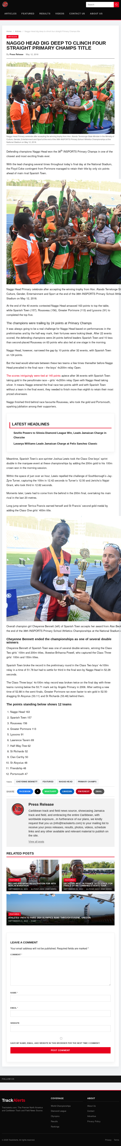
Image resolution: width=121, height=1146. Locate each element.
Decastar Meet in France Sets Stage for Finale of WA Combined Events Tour (88, 884)
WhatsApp (50, 791)
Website (15, 1023)
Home (9, 31)
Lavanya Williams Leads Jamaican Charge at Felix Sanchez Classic (55, 443)
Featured (27, 13)
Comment (16, 954)
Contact (90, 1110)
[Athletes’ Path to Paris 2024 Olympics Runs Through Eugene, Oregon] (60, 909)
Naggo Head (66, 782)
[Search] (116, 4)
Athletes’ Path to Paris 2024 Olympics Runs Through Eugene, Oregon (49, 918)
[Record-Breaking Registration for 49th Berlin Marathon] (32, 875)
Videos (59, 13)
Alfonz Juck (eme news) (44, 889)
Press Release (16, 54)
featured (48, 782)
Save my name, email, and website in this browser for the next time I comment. (55, 1043)
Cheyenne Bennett (26, 782)
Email (99, 791)
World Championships (61, 1105)
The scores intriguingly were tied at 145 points (33, 375)
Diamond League (58, 1110)
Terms (116, 1139)
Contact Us (77, 13)
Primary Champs (87, 782)
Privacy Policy (94, 1121)
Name (14, 992)
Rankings (55, 1126)
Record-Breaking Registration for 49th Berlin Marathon (32, 884)
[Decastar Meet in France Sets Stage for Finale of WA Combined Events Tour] (88, 875)
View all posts (36, 841)
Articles (10, 13)
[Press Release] (18, 809)
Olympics (55, 1116)
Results (44, 13)
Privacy (108, 1139)
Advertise (91, 1116)
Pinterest (83, 791)
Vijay (33, 921)
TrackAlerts (13, 1139)
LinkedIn (67, 791)
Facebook (25, 791)
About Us (96, 13)
